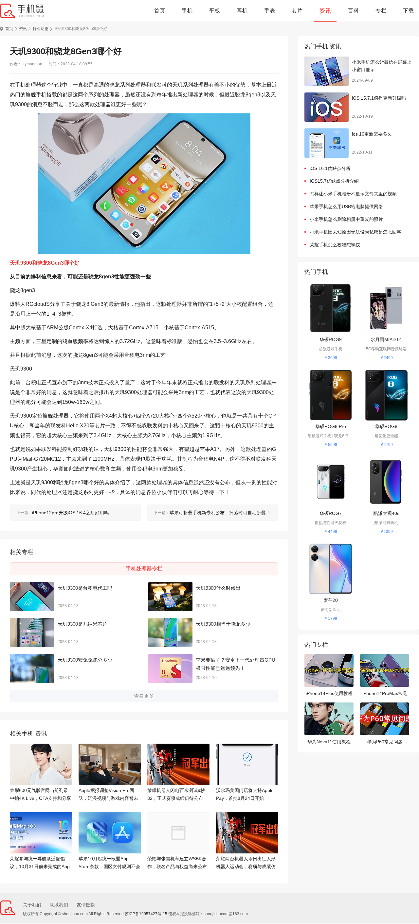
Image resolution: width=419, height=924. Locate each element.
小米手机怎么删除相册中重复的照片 (346, 219)
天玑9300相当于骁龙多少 (223, 624)
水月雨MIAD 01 (386, 339)
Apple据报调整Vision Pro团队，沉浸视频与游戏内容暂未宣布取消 (108, 795)
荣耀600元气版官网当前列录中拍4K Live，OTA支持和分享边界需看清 (40, 795)
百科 (353, 10)
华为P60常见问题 (385, 741)
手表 (269, 10)
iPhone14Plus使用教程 (329, 693)
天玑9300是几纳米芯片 (82, 624)
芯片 (297, 10)
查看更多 (144, 696)
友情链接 (86, 904)
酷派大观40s (386, 513)
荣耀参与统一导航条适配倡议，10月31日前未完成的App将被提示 (40, 863)
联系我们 (59, 904)
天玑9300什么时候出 (218, 588)
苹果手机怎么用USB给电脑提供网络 (346, 206)
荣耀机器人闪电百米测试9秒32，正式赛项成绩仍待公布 (176, 794)
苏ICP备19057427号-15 (146, 914)
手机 (187, 10)
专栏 (381, 10)
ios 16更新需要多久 (372, 134)
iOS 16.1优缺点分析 (330, 168)
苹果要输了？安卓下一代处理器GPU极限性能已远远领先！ (235, 664)
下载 (408, 10)
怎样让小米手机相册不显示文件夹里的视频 (353, 193)
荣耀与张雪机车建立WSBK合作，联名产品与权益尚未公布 (177, 862)
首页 (159, 10)
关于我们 (32, 904)
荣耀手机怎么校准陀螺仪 (335, 244)
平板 (214, 10)
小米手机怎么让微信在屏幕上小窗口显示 (381, 66)
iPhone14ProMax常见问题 (384, 694)
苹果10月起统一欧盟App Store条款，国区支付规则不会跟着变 (109, 863)
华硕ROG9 (330, 339)
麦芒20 (330, 600)
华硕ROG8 (386, 426)
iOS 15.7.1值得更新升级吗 (379, 98)
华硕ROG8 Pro (330, 426)
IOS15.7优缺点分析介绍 (334, 181)
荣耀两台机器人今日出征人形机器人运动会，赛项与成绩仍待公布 (246, 863)
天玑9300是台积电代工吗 (85, 588)
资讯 (325, 11)
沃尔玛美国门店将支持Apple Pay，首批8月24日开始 (245, 794)
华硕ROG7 (330, 513)
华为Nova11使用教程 (329, 741)
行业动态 (40, 28)
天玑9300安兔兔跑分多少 (85, 660)
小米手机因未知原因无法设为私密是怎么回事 (355, 232)
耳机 (242, 10)
